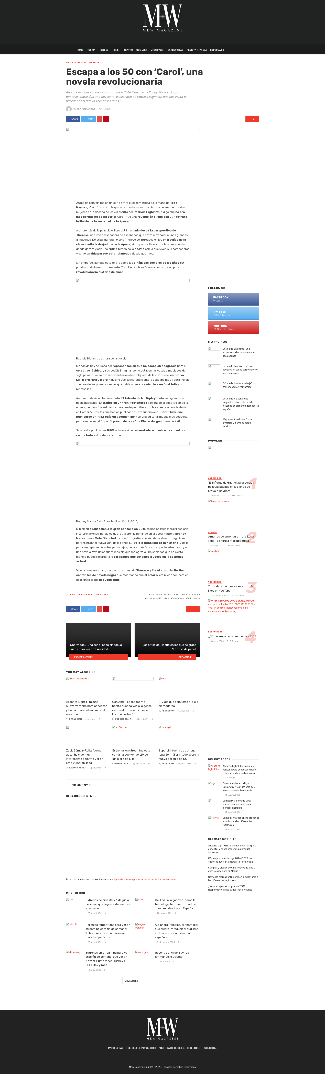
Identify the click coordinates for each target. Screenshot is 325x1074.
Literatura (94, 63)
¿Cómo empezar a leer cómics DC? (232, 636)
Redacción (75, 719)
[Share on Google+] (99, 119)
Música (90, 50)
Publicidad (210, 1048)
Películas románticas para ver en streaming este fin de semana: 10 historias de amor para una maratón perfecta (107, 931)
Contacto (193, 1048)
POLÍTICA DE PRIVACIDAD (141, 1048)
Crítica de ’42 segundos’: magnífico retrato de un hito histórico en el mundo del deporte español (241, 404)
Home (80, 50)
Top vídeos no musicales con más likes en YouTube (231, 588)
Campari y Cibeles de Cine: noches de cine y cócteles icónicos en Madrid (237, 804)
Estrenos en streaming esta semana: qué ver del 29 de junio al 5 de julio (131, 754)
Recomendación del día (157, 598)
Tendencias (215, 582)
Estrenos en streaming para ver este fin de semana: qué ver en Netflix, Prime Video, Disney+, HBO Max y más (106, 959)
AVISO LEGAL (115, 1048)
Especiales (217, 50)
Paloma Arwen (123, 719)
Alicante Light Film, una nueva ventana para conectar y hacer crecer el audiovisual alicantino (86, 708)
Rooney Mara (178, 598)
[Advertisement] (233, 229)
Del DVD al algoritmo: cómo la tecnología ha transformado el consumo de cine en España (175, 904)
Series (104, 50)
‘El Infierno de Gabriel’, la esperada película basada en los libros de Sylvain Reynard (231, 487)
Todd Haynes (193, 598)
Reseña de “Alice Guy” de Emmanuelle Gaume (172, 955)
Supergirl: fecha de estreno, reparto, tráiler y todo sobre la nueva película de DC (179, 754)
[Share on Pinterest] (106, 119)
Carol (152, 594)
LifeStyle (156, 50)
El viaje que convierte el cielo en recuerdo (178, 704)
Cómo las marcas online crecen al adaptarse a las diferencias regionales (241, 821)
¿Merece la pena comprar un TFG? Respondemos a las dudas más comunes (230, 888)
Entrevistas (175, 50)
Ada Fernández (86, 109)
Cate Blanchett (165, 594)
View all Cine (131, 981)
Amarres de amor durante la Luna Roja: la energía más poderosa (231, 538)
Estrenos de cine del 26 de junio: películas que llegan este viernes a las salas (107, 904)
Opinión (212, 532)
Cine (115, 50)
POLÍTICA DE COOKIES (171, 1048)
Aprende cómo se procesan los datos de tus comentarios (145, 879)
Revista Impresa (197, 50)
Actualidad (215, 478)
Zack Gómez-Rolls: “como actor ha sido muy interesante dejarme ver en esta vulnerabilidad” (84, 757)
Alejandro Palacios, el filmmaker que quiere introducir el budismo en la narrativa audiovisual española (176, 931)
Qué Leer (141, 50)
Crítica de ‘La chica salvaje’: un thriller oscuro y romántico (239, 385)
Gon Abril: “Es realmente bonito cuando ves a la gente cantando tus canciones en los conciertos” (132, 708)
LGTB (177, 594)
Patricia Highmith (191, 594)
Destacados (79, 63)
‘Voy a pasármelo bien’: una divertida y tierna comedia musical (237, 423)
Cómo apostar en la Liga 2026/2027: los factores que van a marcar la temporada (239, 787)
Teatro (128, 50)
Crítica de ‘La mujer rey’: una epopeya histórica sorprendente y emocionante (240, 370)
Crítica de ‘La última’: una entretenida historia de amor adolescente (238, 352)
